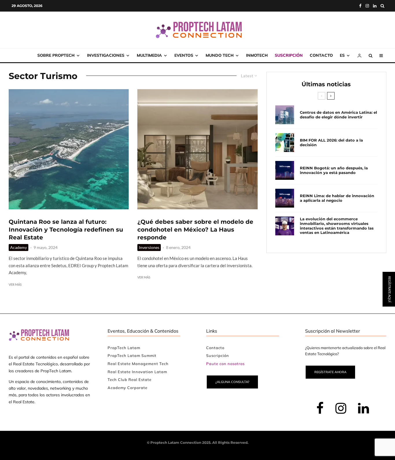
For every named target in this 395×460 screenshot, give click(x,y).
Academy (18, 247)
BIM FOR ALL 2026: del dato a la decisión (331, 142)
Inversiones (149, 247)
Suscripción (289, 55)
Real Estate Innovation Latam (137, 371)
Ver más (15, 284)
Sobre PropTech (56, 55)
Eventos (183, 55)
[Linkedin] (375, 6)
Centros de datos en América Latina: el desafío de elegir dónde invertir (338, 114)
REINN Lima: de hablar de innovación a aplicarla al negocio (337, 198)
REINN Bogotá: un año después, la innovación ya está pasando (334, 170)
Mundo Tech (220, 55)
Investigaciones (105, 55)
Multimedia (149, 55)
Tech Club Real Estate (130, 379)
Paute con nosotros (225, 363)
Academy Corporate (127, 387)
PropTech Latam (124, 347)
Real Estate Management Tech (138, 363)
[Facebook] (360, 6)
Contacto (321, 55)
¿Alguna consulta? (232, 382)
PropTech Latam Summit (132, 355)
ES (342, 55)
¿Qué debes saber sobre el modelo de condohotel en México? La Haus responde (195, 229)
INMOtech (257, 55)
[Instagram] (367, 6)
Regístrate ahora (330, 372)
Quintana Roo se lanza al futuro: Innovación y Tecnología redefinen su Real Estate (66, 229)
